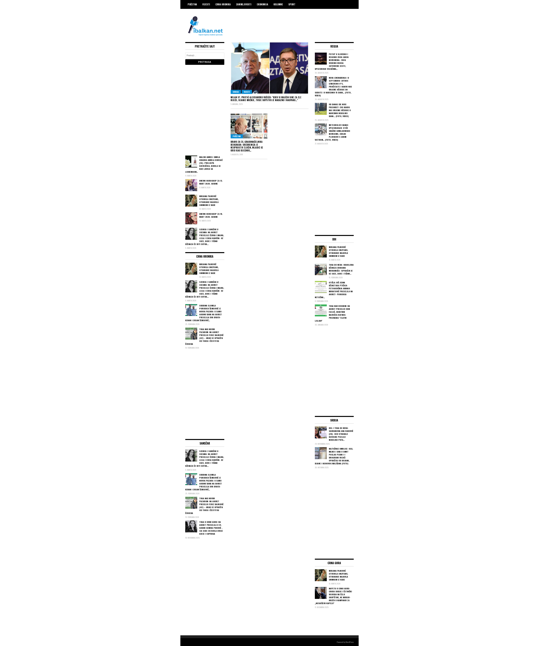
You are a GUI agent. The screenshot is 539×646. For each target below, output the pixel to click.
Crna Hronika (223, 4)
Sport (291, 4)
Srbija (236, 91)
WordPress (350, 642)
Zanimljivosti (244, 4)
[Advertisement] (303, 20)
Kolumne (278, 4)
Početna (192, 4)
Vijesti (206, 4)
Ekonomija (262, 4)
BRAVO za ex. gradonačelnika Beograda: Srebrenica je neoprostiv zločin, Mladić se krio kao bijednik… (247, 146)
